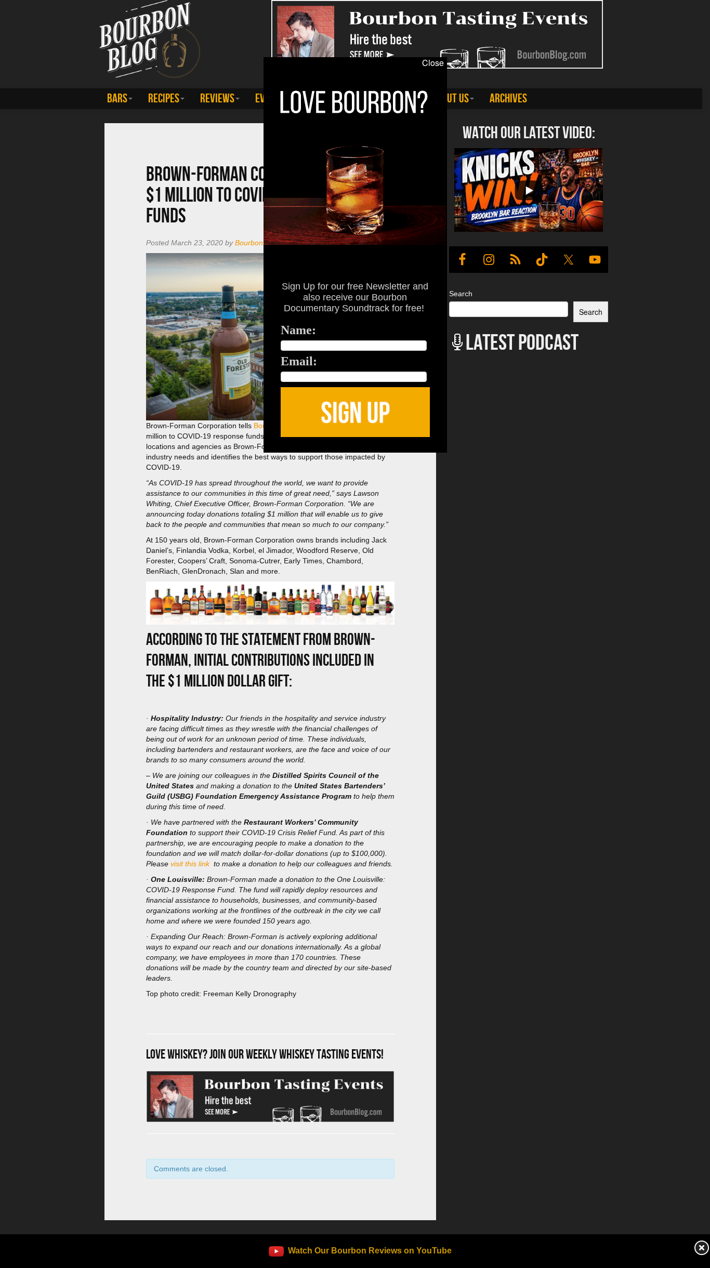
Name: (298, 330)
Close (433, 63)
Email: (299, 361)
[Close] (146, 458)
